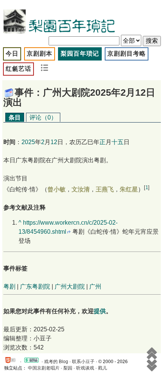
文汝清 (81, 189)
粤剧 (9, 286)
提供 (100, 311)
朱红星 (129, 189)
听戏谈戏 (85, 368)
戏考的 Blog (56, 361)
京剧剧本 (39, 53)
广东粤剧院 (35, 286)
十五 (118, 142)
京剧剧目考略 (126, 53)
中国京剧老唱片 (44, 368)
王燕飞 (105, 189)
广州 (95, 286)
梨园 (67, 368)
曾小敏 (56, 189)
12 (53, 142)
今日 (12, 53)
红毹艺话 (18, 68)
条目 (15, 117)
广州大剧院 (70, 286)
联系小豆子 (83, 361)
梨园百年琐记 (80, 53)
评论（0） (43, 117)
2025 (28, 142)
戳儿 (102, 368)
